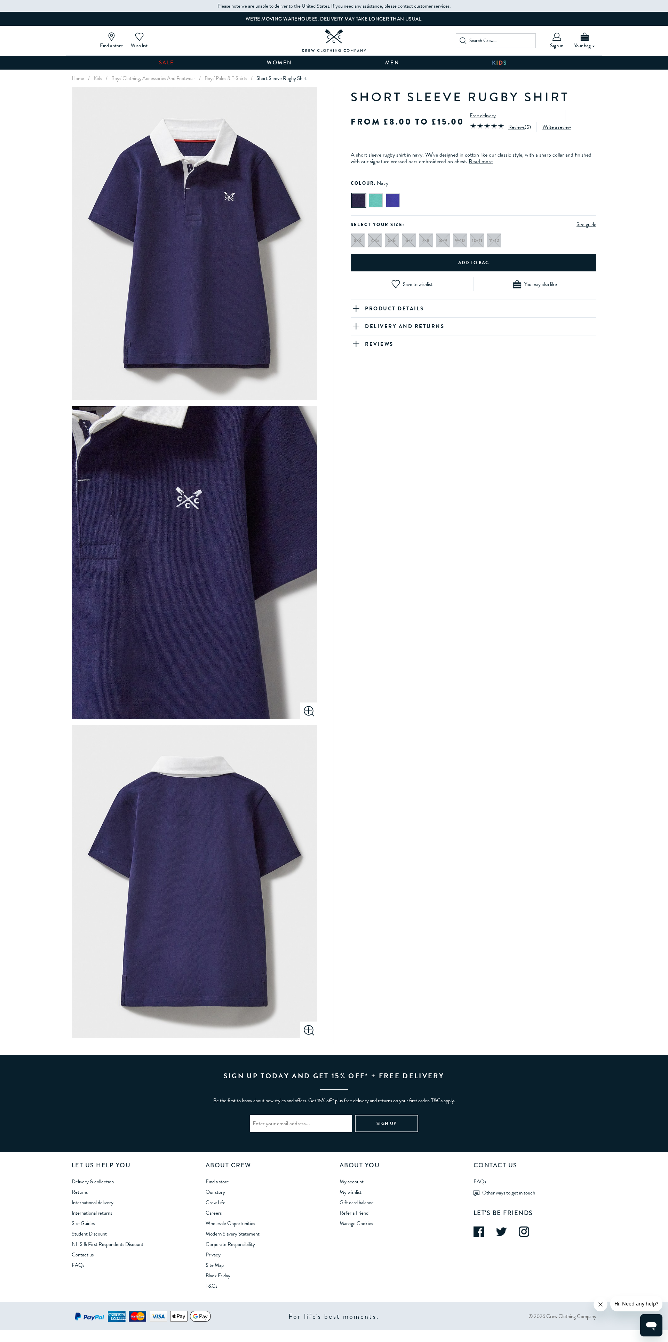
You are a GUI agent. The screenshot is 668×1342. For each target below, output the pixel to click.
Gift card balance (357, 1202)
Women (279, 62)
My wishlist (350, 1192)
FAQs (78, 1265)
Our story (215, 1192)
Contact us (83, 1254)
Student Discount (89, 1234)
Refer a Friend (354, 1213)
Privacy (213, 1254)
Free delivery (483, 115)
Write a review (556, 127)
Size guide (586, 224)
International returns (92, 1213)
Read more (481, 161)
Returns (80, 1192)
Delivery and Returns (404, 326)
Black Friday (218, 1275)
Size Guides (83, 1223)
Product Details (394, 308)
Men (392, 62)
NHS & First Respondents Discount (107, 1244)
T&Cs (211, 1286)
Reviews (516, 127)
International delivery (92, 1202)
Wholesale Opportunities (230, 1223)
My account (352, 1181)
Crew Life (215, 1202)
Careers (214, 1213)
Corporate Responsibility (230, 1244)
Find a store (217, 1181)
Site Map (215, 1265)
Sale (166, 62)
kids (98, 78)
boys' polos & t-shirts (226, 78)
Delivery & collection (93, 1181)
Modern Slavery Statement (233, 1234)
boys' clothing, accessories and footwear (153, 78)
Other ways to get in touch (508, 1192)
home (78, 78)
